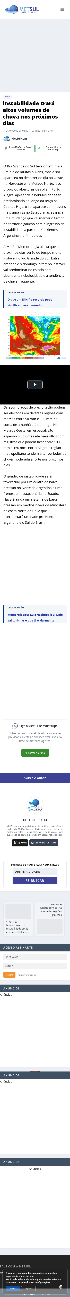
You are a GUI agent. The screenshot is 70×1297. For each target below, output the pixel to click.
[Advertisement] (35, 55)
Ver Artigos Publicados (45, 842)
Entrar (9, 974)
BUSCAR (37, 880)
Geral (7, 96)
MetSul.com (19, 138)
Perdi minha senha (27, 974)
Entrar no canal (37, 752)
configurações (42, 1282)
